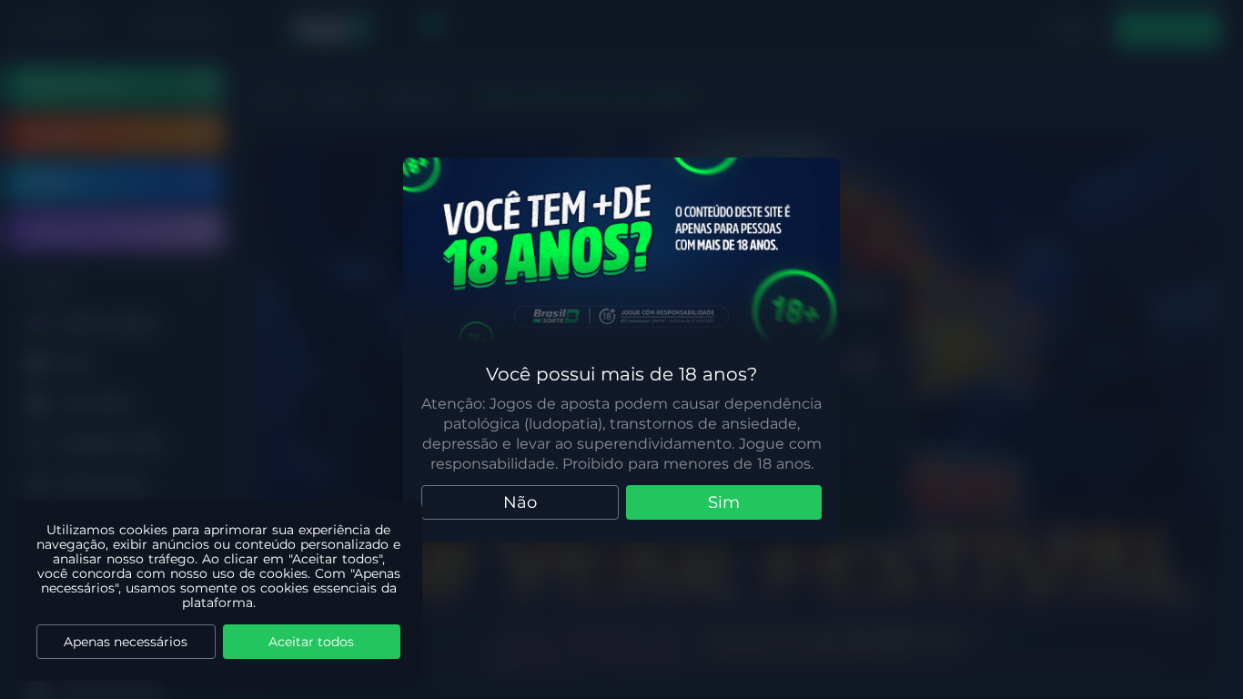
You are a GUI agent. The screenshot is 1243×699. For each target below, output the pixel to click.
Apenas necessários (125, 641)
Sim (724, 502)
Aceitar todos (311, 641)
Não (520, 502)
